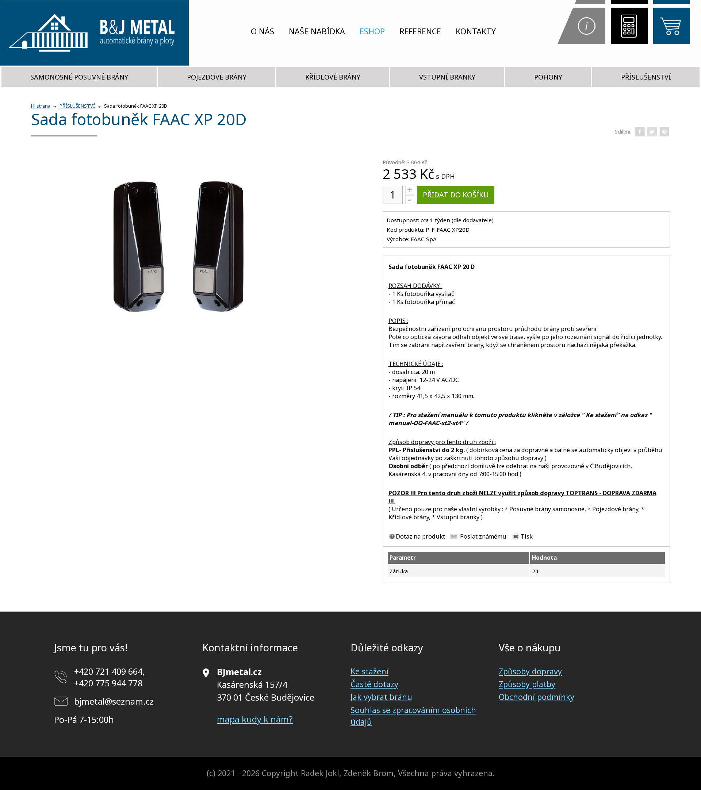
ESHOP (372, 31)
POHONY (548, 77)
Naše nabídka (317, 31)
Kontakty (476, 31)
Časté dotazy (374, 684)
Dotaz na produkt (420, 536)
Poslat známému (483, 536)
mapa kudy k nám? (255, 719)
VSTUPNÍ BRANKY (447, 77)
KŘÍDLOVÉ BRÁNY (332, 77)
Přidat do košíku (456, 195)
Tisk (527, 536)
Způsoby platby (527, 684)
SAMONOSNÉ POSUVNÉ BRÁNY (79, 77)
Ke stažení (369, 671)
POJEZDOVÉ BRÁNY (216, 77)
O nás (262, 31)
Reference (420, 31)
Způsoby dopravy (530, 671)
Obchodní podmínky (536, 696)
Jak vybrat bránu (381, 696)
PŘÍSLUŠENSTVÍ (646, 77)
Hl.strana (40, 106)
